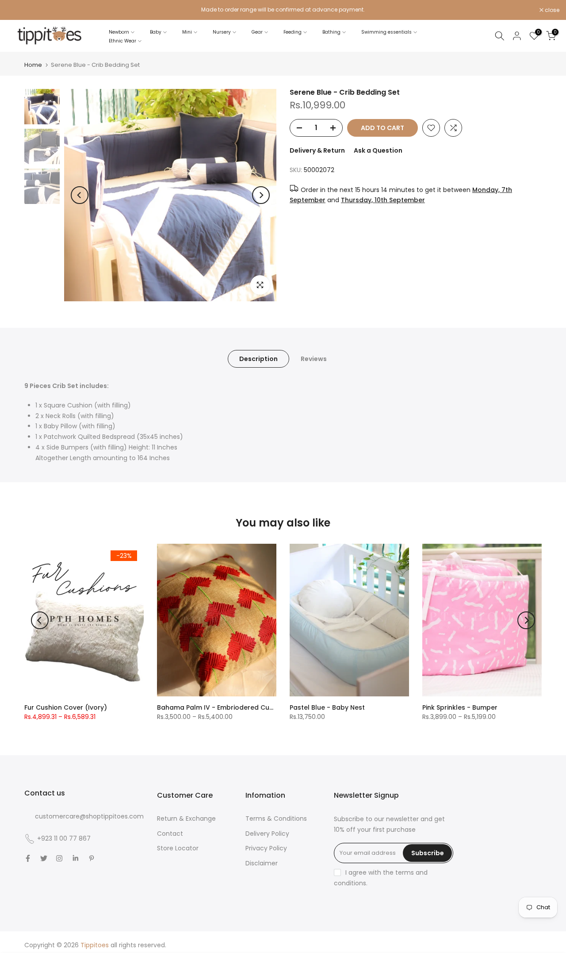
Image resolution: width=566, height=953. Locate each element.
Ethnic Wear (122, 41)
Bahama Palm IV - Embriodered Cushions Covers (236, 707)
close (19, 10)
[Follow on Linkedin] (75, 858)
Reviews (314, 358)
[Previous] (79, 195)
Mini (187, 32)
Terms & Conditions (276, 818)
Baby (155, 32)
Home (33, 65)
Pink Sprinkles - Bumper (459, 707)
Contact (170, 833)
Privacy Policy (266, 848)
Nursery (222, 32)
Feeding (292, 32)
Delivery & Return (317, 150)
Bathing (331, 32)
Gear (257, 32)
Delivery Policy (267, 833)
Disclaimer (261, 863)
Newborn (119, 32)
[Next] (261, 195)
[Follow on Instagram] (59, 858)
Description (258, 358)
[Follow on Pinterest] (91, 858)
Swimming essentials (386, 32)
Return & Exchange (186, 818)
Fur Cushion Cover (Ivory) (65, 707)
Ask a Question (378, 150)
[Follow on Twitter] (43, 858)
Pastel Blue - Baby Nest (327, 707)
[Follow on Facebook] (27, 858)
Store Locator (178, 848)
